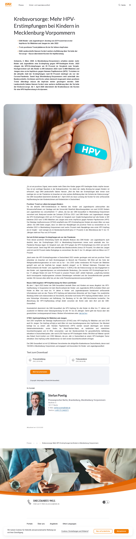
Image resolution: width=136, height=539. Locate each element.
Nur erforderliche (103, 531)
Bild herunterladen (40, 372)
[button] (8, 4)
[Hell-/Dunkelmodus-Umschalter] (105, 502)
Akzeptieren (121, 531)
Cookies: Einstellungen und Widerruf (74, 531)
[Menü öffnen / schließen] (130, 5)
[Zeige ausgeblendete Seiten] (36, 443)
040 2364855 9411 (44, 500)
